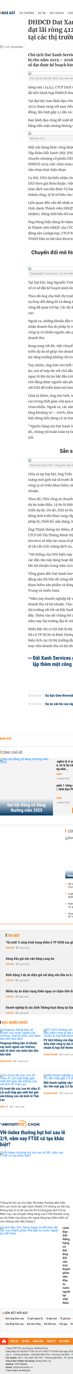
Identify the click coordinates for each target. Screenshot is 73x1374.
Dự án (42, 13)
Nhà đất (8, 13)
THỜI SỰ (14, 1341)
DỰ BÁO (25, 1341)
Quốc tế (4, 1106)
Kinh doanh (6, 1061)
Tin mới (13, 935)
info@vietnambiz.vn (23, 1367)
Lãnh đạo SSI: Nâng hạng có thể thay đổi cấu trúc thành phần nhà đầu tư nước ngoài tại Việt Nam (66, 1265)
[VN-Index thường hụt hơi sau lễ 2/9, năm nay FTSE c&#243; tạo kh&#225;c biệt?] (35, 1174)
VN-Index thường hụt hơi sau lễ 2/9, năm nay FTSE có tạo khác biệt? (32, 1139)
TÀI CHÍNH (64, 1341)
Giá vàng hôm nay (14, 1318)
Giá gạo (63, 1324)
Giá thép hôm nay (14, 1324)
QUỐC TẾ (51, 1341)
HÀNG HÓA (38, 1341)
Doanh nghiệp (51, 1054)
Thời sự (9, 980)
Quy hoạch (57, 13)
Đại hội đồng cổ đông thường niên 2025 (26, 807)
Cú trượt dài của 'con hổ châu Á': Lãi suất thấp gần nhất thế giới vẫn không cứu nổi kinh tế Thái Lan (20, 1094)
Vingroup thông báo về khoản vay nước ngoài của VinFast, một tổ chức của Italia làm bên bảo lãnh (19, 1048)
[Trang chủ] (4, 1341)
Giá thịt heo (50, 1324)
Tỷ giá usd (51, 1318)
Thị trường (26, 13)
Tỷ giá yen (65, 1318)
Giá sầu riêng (34, 1324)
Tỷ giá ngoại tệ (35, 1318)
